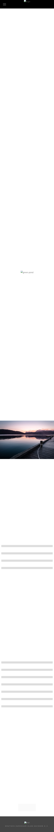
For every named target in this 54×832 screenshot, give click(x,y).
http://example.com (26, 147)
